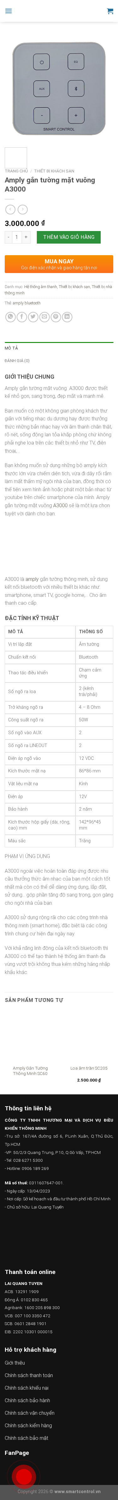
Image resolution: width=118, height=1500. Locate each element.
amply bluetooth (27, 303)
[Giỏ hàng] (110, 11)
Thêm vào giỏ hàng (68, 237)
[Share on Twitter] (33, 317)
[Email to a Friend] (44, 317)
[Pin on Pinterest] (56, 317)
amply (32, 579)
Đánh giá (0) (17, 360)
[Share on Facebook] (22, 317)
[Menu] (8, 10)
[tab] (59, 348)
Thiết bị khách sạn (54, 170)
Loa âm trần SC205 (89, 1068)
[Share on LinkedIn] (67, 317)
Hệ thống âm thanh (40, 286)
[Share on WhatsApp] (10, 317)
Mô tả (11, 348)
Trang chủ (16, 170)
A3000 (60, 505)
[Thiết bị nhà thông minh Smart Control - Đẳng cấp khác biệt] (59, 11)
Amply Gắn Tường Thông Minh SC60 (30, 1071)
